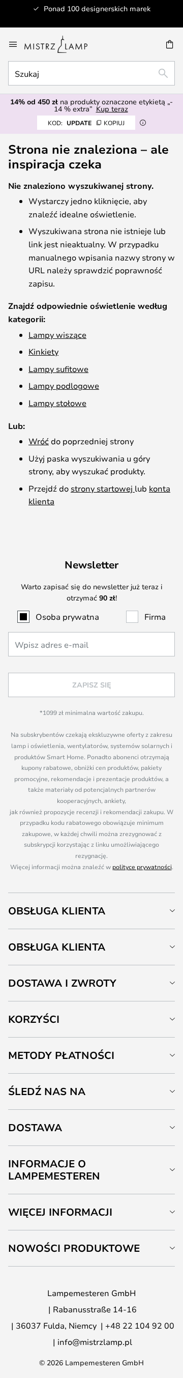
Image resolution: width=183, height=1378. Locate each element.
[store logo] (62, 44)
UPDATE (86, 123)
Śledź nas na (46, 1091)
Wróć (38, 441)
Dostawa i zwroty (62, 983)
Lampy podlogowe (63, 385)
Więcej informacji (60, 1212)
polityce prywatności (142, 867)
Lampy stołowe (57, 402)
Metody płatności (61, 1055)
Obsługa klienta (56, 910)
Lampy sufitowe (58, 368)
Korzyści (33, 1019)
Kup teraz (112, 108)
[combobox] (91, 73)
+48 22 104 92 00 (139, 1325)
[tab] (91, 911)
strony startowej (103, 488)
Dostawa (35, 1127)
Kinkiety (43, 351)
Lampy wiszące (57, 334)
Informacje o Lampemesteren (54, 1170)
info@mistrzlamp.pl (94, 1341)
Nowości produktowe (74, 1248)
